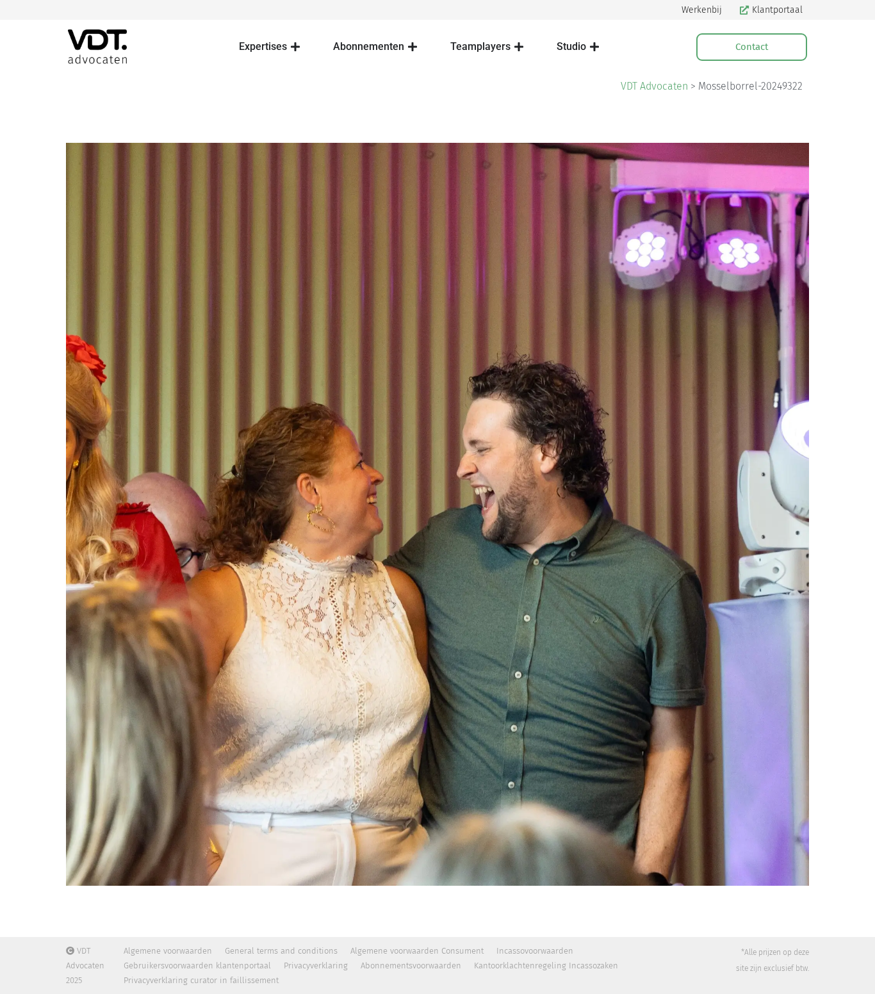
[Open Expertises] (295, 46)
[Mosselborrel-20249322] (437, 514)
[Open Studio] (594, 46)
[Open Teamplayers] (519, 46)
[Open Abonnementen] (412, 46)
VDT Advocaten (654, 86)
